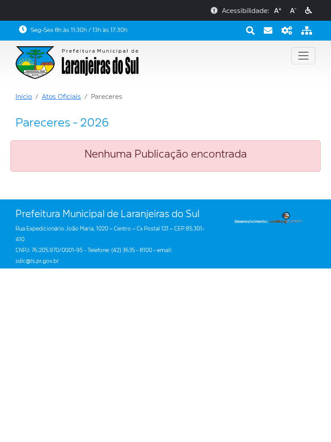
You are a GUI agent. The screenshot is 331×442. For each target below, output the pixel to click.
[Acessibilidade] (308, 10)
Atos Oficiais (61, 96)
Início (24, 96)
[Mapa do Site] (306, 30)
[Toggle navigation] (303, 55)
